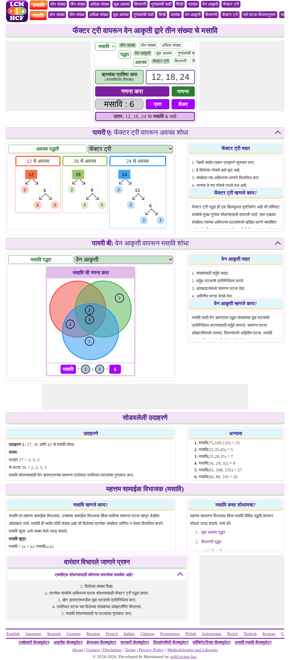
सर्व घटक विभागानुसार (259, 14)
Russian (93, 633)
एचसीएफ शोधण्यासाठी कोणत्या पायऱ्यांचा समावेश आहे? (94, 575)
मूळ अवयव (121, 4)
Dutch (232, 633)
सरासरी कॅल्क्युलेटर (134, 642)
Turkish (250, 633)
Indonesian (211, 633)
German (74, 633)
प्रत (157, 104)
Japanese (33, 633)
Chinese (147, 633)
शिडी (179, 4)
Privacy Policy (151, 650)
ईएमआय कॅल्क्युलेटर (101, 642)
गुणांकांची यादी (161, 4)
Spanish (54, 633)
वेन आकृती (210, 4)
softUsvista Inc (183, 656)
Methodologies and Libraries (192, 650)
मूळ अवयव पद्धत (213, 532)
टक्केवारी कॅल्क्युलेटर (34, 642)
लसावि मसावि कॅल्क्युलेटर (253, 642)
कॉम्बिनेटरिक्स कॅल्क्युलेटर (212, 642)
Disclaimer (112, 650)
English (13, 633)
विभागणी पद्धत (211, 542)
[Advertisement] (48, 75)
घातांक (193, 4)
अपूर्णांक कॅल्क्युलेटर (68, 642)
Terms (130, 650)
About (77, 650)
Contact (93, 650)
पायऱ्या (183, 91)
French (112, 633)
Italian (129, 633)
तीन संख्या (77, 4)
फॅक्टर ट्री (231, 4)
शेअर (183, 104)
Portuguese (170, 633)
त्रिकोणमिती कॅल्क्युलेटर (171, 642)
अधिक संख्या (99, 4)
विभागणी (140, 4)
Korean (269, 633)
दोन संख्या (57, 4)
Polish (190, 633)
